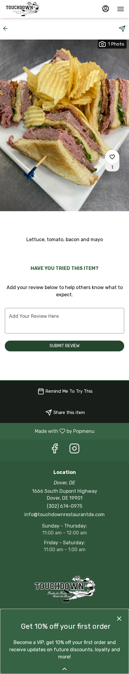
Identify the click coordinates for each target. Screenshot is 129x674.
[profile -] (105, 8)
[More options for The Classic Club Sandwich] (112, 157)
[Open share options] (122, 29)
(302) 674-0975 (64, 506)
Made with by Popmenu (49, 431)
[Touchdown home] (32, 8)
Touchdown (64, 588)
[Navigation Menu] (120, 9)
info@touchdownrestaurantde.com (64, 514)
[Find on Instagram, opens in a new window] (74, 450)
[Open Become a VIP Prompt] (64, 669)
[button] (7, 28)
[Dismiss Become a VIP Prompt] (119, 618)
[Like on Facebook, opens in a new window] (54, 450)
